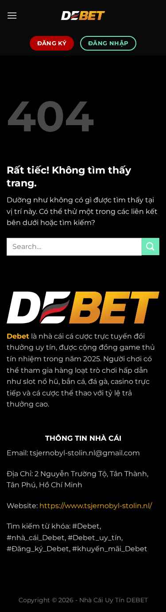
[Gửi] (150, 246)
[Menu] (12, 15)
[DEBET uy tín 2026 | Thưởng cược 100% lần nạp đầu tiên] (83, 15)
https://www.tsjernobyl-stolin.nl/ (95, 505)
